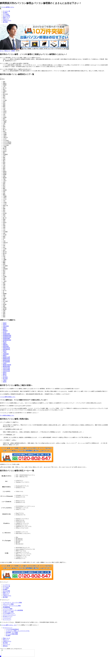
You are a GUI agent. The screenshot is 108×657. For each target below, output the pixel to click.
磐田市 (4, 329)
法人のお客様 (6, 15)
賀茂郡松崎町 (6, 338)
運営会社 (5, 646)
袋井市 (4, 372)
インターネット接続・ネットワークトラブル (17, 630)
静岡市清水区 (6, 347)
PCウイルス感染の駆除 (12, 634)
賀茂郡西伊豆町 (7, 335)
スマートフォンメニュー (9, 615)
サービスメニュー (7, 627)
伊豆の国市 (6, 326)
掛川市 (4, 332)
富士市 (4, 375)
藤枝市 (4, 374)
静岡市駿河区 (6, 349)
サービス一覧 (6, 11)
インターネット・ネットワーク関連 (12, 602)
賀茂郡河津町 (6, 333)
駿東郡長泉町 (6, 360)
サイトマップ (6, 644)
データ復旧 (6, 14)
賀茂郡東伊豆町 (7, 337)
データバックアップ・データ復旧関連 (13, 610)
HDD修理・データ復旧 (12, 632)
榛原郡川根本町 (7, 364)
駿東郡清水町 (6, 358)
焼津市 (4, 381)
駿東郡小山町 (6, 357)
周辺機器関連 (6, 607)
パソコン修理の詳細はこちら (7, 396)
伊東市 (4, 327)
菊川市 (4, 341)
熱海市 (4, 323)
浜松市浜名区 (6, 371)
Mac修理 (5, 12)
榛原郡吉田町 (6, 366)
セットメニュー (7, 619)
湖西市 (4, 343)
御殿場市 (5, 344)
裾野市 (4, 355)
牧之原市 (5, 378)
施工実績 (5, 22)
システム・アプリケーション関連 (12, 605)
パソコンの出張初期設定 (12, 629)
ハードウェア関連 (7, 608)
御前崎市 (5, 330)
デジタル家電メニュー (9, 613)
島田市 (4, 350)
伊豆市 (4, 324)
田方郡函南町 (6, 361)
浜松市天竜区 (6, 369)
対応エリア (6, 19)
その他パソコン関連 (8, 611)
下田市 (4, 352)
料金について (6, 17)
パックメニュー (7, 618)
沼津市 (4, 363)
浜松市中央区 (6, 367)
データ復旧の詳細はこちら (7, 415)
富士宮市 (5, 377)
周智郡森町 (6, 354)
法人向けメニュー (7, 616)
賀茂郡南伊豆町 (7, 340)
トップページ (6, 584)
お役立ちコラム (7, 20)
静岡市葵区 (6, 346)
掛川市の (2, 79)
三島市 (4, 380)
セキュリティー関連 (8, 604)
